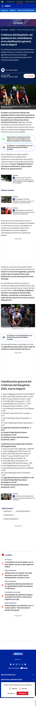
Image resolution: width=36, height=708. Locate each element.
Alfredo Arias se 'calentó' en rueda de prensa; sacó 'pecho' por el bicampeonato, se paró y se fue (18, 575)
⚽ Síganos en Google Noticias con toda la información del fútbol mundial (19, 337)
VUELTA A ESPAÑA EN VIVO (26, 10)
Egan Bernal (7, 511)
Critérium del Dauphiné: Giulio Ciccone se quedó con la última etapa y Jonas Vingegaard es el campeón (23, 180)
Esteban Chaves (8, 515)
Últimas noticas (10, 1)
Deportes (14, 688)
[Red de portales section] (33, 675)
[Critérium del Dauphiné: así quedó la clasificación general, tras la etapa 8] (6, 496)
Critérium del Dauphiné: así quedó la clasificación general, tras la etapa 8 (24, 497)
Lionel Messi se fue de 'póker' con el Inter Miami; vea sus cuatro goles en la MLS (19, 564)
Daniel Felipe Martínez (23, 511)
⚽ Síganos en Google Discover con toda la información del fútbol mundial (20, 147)
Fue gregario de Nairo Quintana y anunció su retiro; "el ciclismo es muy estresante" (23, 200)
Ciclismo (12, 30)
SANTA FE (13, 10)
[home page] (2, 2)
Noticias (24, 688)
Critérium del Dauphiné (11, 519)
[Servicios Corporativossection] (33, 679)
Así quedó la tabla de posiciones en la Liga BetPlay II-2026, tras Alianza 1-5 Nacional (19, 586)
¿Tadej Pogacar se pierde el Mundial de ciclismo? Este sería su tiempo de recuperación (24, 212)
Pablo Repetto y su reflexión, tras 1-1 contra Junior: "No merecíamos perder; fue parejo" (19, 607)
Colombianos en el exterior (13, 592)
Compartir (31, 76)
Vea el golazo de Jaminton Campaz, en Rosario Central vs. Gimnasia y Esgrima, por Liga (19, 597)
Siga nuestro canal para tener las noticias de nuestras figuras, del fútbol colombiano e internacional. (19, 139)
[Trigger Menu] (2, 6)
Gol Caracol (20, 1)
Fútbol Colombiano (10, 570)
